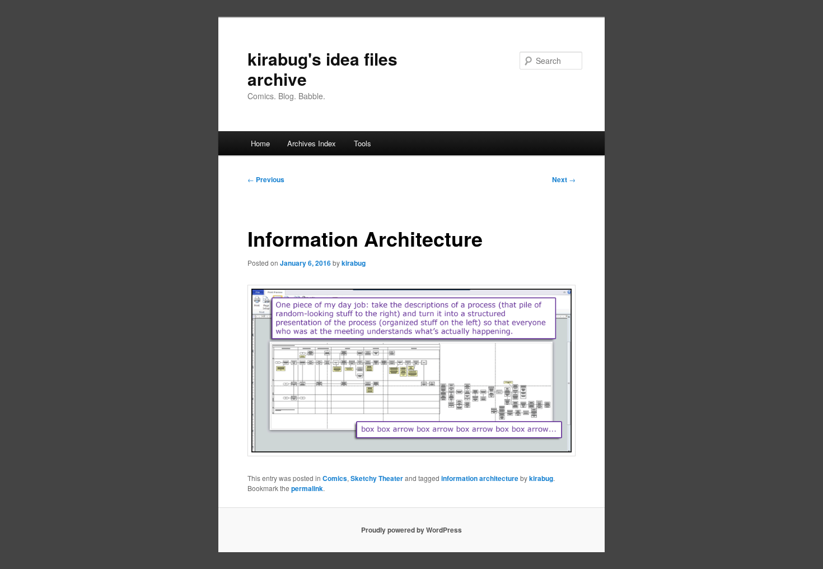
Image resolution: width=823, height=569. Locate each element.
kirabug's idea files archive (322, 69)
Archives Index (311, 143)
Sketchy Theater (376, 478)
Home (260, 143)
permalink (307, 488)
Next (564, 179)
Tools (362, 143)
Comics (334, 478)
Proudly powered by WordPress (411, 530)
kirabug (354, 263)
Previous (265, 179)
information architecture (479, 478)
